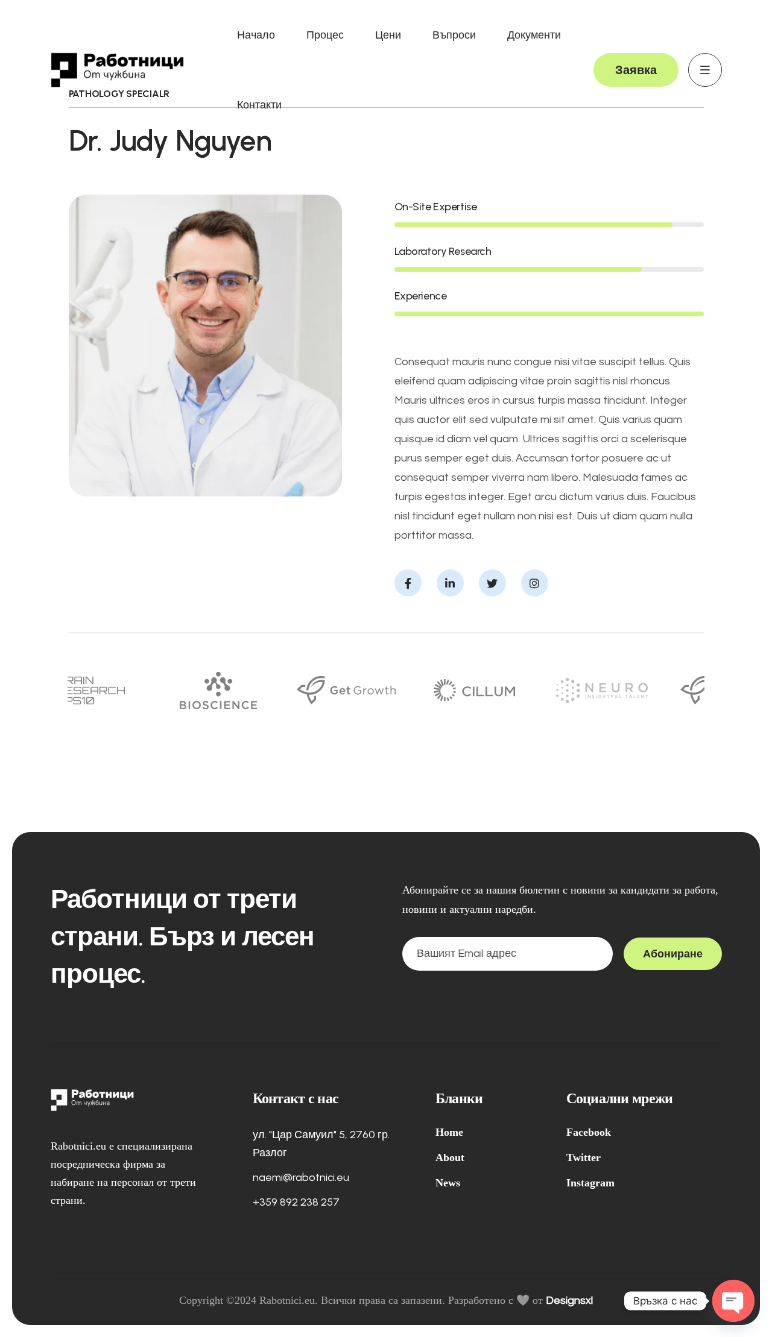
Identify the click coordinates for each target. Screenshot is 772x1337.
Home (449, 1132)
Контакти (259, 104)
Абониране (673, 953)
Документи (534, 35)
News (447, 1183)
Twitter (583, 1157)
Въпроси (454, 35)
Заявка (636, 70)
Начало (256, 35)
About (449, 1157)
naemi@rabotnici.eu (301, 1177)
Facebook (588, 1132)
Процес (325, 35)
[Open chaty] (733, 1301)
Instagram (590, 1183)
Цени (388, 35)
